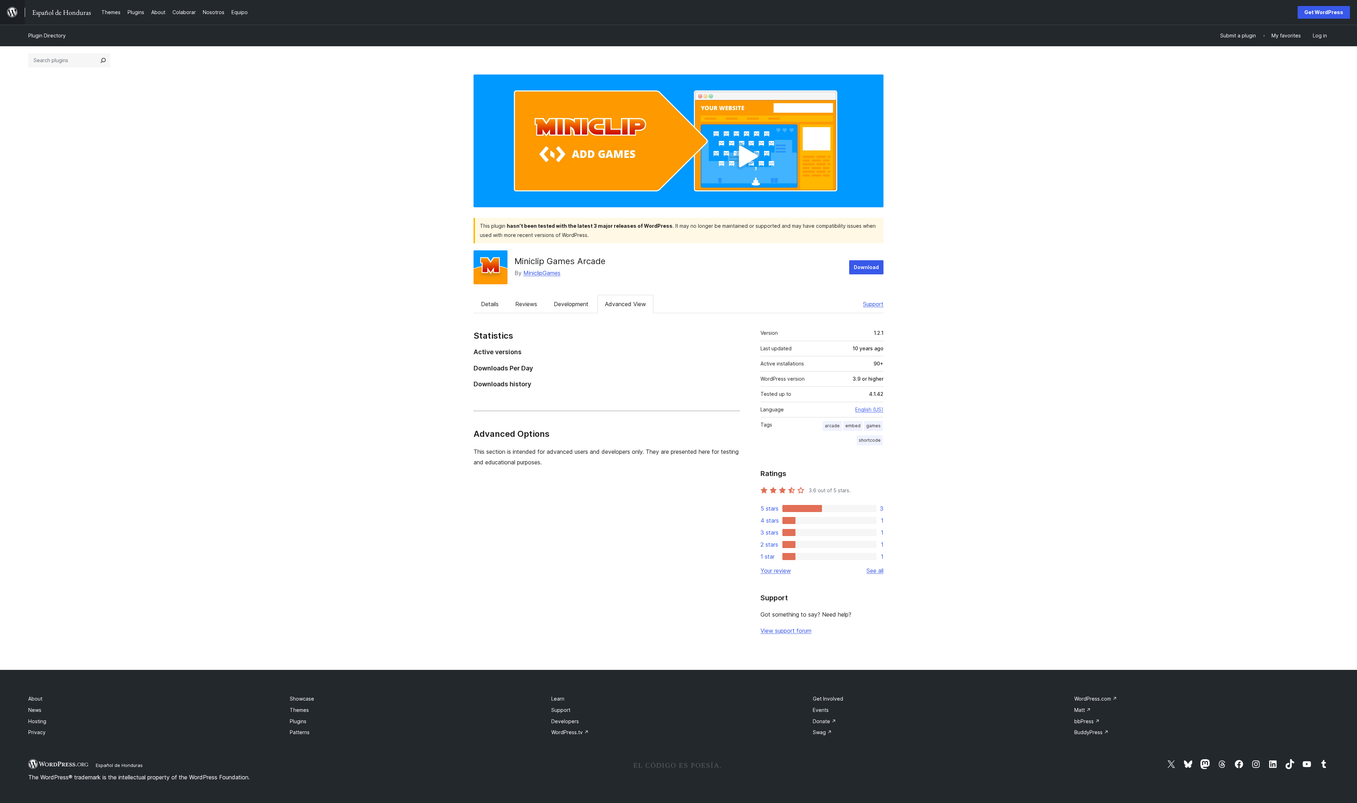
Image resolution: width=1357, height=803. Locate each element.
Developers (565, 721)
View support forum (785, 630)
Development (571, 304)
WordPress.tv (570, 732)
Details (490, 304)
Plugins (298, 721)
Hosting (37, 721)
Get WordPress (1323, 12)
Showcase (302, 699)
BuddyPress (1091, 732)
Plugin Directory (47, 35)
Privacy (37, 732)
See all (875, 570)
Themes (299, 710)
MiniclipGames (541, 272)
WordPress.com (1095, 699)
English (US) (869, 409)
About (35, 699)
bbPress (1087, 721)
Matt (1082, 710)
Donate (824, 721)
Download (866, 267)
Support (873, 304)
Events (821, 710)
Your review (775, 570)
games (873, 425)
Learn (557, 699)
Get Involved (828, 699)
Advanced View (625, 304)
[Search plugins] (103, 60)
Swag (822, 732)
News (34, 710)
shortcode (870, 440)
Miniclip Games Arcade (560, 261)
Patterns (300, 732)
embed (852, 425)
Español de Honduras (119, 765)
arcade (832, 425)
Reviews (526, 304)
